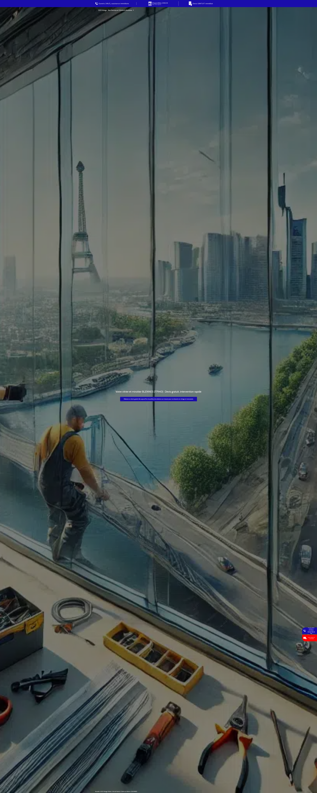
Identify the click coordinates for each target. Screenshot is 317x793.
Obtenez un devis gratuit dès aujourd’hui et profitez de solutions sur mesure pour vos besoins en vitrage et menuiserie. (158, 399)
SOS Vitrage (102, 10)
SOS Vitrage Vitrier (106, 791)
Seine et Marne (125, 791)
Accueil (97, 791)
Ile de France (116, 791)
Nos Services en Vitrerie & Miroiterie (120, 10)
